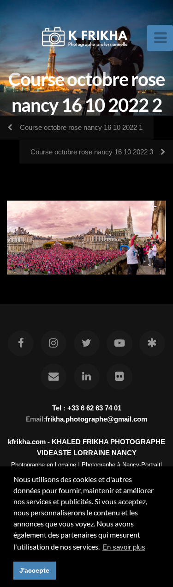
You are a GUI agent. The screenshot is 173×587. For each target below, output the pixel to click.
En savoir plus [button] (123, 547)
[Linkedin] (86, 377)
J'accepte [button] (34, 570)
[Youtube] (119, 343)
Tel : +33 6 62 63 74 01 (86, 408)
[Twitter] (86, 343)
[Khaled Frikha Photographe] (152, 343)
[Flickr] (119, 377)
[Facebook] (21, 343)
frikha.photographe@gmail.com (96, 419)
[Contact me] (53, 377)
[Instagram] (53, 343)
